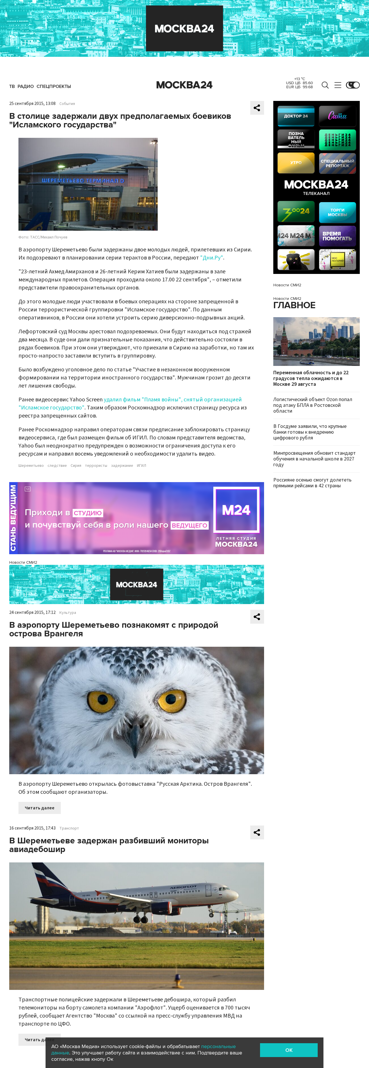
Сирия (76, 466)
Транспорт (69, 828)
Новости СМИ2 (23, 562)
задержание (122, 466)
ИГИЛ (141, 466)
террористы (96, 466)
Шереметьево (31, 466)
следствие (57, 466)
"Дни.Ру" (211, 258)
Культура (67, 613)
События (67, 104)
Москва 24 (184, 85)
